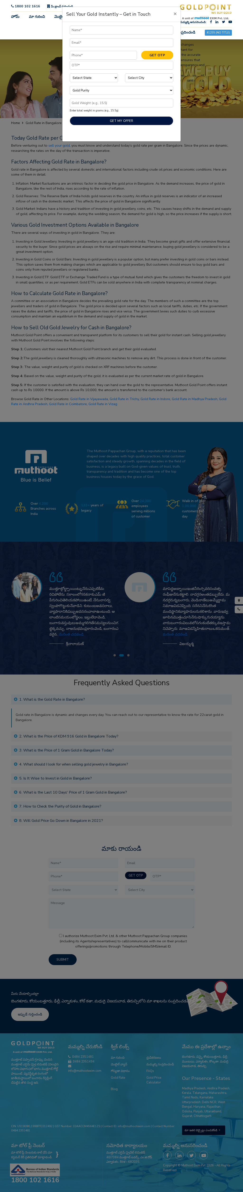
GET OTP (157, 55)
